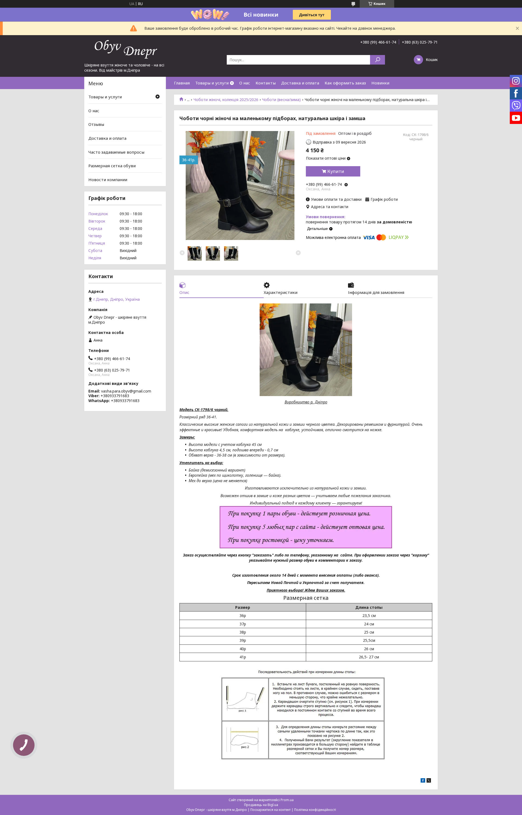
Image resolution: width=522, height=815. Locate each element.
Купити (335, 171)
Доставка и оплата (300, 83)
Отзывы (96, 124)
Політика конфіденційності (315, 809)
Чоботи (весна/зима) (281, 99)
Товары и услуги (212, 83)
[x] (429, 781)
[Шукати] (377, 60)
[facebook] (423, 781)
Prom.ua (287, 800)
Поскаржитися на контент (270, 809)
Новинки (380, 83)
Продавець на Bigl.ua (261, 804)
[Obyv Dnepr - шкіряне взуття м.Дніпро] (125, 48)
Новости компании (107, 179)
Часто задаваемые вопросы (116, 151)
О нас (244, 83)
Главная (182, 83)
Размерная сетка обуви (112, 165)
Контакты (266, 83)
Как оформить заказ (345, 83)
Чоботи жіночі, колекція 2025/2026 (226, 99)
